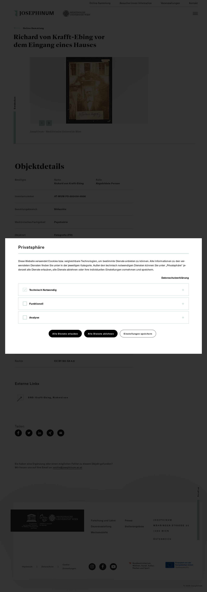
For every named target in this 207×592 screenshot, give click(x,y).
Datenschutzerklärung (175, 277)
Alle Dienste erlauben (65, 333)
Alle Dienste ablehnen (101, 333)
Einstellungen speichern (138, 333)
